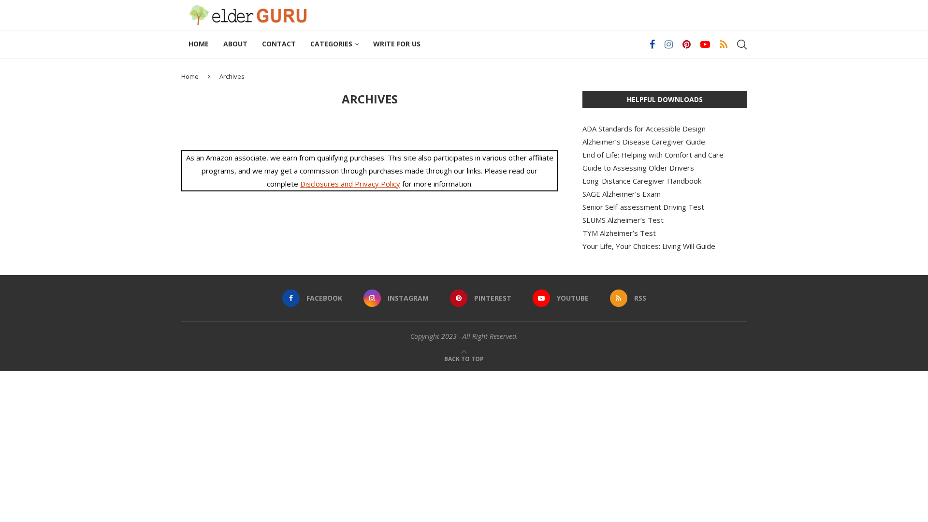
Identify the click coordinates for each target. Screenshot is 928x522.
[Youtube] (705, 44)
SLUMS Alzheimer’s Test (623, 220)
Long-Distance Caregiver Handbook (641, 181)
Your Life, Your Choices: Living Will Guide (648, 246)
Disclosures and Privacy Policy (350, 183)
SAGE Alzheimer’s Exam (621, 194)
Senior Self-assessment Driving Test (643, 207)
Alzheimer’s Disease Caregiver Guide (643, 141)
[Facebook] (652, 44)
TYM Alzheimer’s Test (619, 233)
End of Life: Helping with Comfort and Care (653, 155)
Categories (331, 43)
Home (198, 43)
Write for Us (396, 43)
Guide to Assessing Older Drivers (638, 168)
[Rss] (723, 44)
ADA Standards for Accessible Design (644, 128)
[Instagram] (669, 44)
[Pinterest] (686, 44)
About (235, 43)
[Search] (742, 44)
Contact (279, 43)
